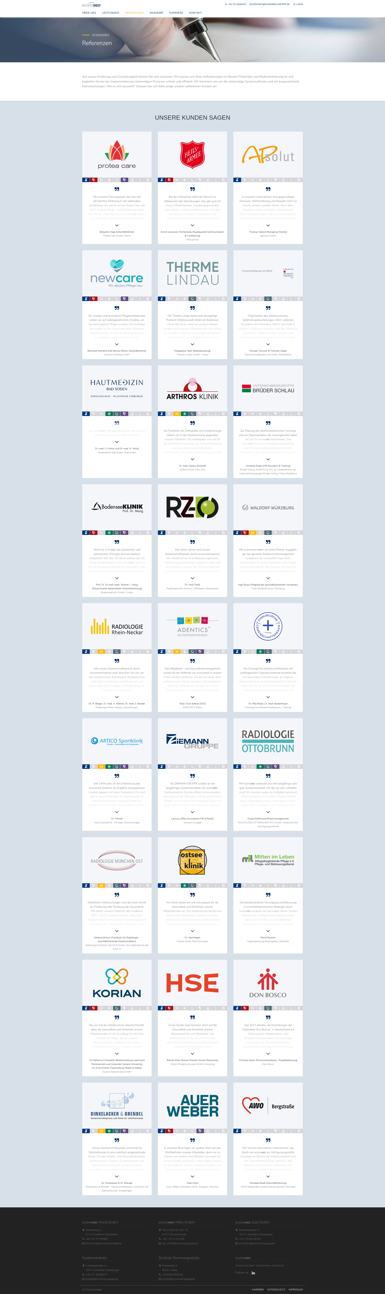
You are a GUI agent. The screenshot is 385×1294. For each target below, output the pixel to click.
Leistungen (110, 13)
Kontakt (195, 13)
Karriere (176, 13)
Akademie (156, 13)
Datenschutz (276, 1289)
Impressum (296, 1289)
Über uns (89, 13)
